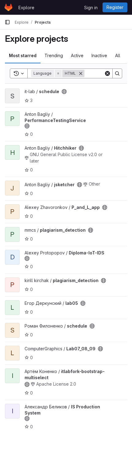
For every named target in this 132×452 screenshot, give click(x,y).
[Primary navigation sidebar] (7, 22)
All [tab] (117, 55)
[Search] (117, 73)
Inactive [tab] (99, 55)
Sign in (91, 7)
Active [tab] (77, 55)
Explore (26, 7)
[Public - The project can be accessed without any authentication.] (64, 91)
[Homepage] (8, 7)
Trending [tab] (54, 55)
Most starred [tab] (23, 55)
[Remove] (80, 73)
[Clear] (107, 73)
